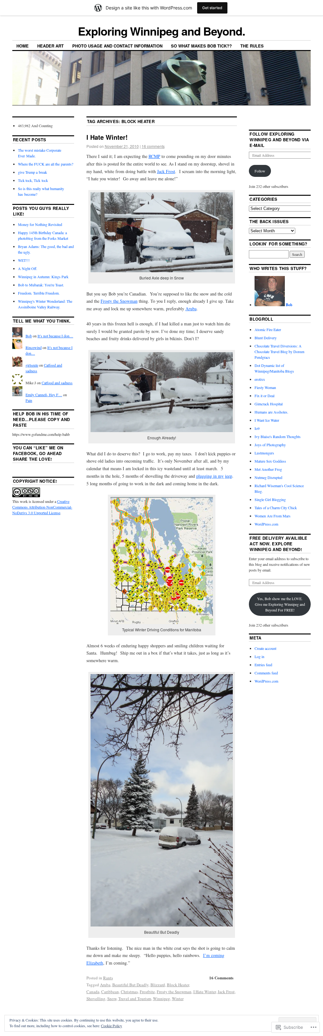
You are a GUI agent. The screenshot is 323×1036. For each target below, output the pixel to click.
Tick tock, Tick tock (33, 180)
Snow (111, 998)
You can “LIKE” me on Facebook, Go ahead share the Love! (38, 453)
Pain (29, 400)
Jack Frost (166, 171)
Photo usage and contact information (117, 46)
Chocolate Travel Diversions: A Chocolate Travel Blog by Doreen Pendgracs (279, 351)
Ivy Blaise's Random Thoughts (278, 436)
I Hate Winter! (107, 137)
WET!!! (24, 260)
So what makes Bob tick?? (201, 46)
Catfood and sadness (57, 382)
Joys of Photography (270, 444)
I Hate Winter (204, 991)
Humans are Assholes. (271, 411)
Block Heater (178, 985)
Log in (259, 656)
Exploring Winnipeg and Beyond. (161, 31)
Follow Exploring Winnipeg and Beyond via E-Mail (279, 139)
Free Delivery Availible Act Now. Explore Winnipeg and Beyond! (278, 543)
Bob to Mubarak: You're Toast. (41, 284)
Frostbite (147, 991)
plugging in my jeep (214, 476)
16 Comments (221, 978)
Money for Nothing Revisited (40, 224)
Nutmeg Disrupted (268, 477)
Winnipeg (161, 998)
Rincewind (34, 347)
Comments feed (266, 672)
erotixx (260, 379)
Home (22, 46)
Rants (108, 978)
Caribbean (110, 991)
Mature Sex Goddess (270, 461)
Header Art (50, 46)
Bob (29, 335)
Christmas (129, 991)
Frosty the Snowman (119, 301)
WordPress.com (266, 523)
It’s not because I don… (55, 335)
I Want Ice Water (267, 420)
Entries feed (263, 664)
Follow (260, 170)
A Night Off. (27, 268)
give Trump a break (32, 172)
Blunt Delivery (266, 337)
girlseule (32, 365)
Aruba (191, 309)
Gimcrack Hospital (269, 403)
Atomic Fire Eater (268, 329)
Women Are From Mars (273, 515)
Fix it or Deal (264, 395)
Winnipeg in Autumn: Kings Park (43, 276)
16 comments (153, 146)
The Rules (252, 46)
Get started (212, 7)
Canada (92, 991)
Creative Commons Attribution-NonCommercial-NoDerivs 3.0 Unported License (42, 507)
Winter (178, 998)
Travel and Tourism (134, 998)
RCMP (154, 156)
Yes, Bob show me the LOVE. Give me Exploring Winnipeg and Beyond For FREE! (280, 604)
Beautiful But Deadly (130, 985)
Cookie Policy (111, 1025)
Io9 (257, 428)
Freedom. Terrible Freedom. (39, 293)
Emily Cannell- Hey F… (44, 394)
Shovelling (95, 998)
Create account (265, 648)
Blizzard (157, 985)
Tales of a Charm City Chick (276, 507)
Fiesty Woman (265, 387)
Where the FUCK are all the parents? (45, 163)
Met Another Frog (268, 469)
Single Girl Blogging (270, 499)
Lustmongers (264, 452)
